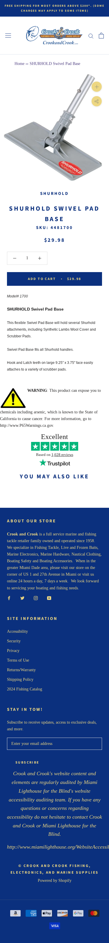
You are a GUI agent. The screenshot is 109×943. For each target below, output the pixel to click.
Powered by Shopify (55, 880)
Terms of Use (18, 660)
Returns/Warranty (21, 670)
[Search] (91, 35)
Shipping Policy (20, 679)
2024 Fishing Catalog (24, 689)
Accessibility (17, 631)
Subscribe (27, 762)
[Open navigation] (8, 36)
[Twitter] (22, 598)
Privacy (13, 650)
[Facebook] (9, 598)
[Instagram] (36, 598)
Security (14, 641)
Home (19, 63)
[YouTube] (49, 598)
